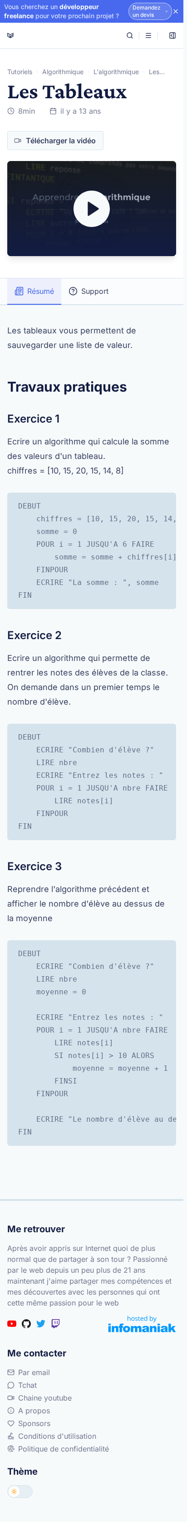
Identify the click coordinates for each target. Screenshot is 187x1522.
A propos (34, 1410)
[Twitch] (55, 1323)
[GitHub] (26, 1323)
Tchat (27, 1385)
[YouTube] (11, 1323)
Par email (34, 1372)
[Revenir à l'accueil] (10, 35)
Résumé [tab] (40, 291)
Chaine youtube (45, 1397)
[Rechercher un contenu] (129, 35)
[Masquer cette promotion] (175, 11)
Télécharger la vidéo (61, 140)
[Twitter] (40, 1323)
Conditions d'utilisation (57, 1436)
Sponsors (34, 1423)
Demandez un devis (147, 11)
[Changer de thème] (20, 1491)
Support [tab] (94, 291)
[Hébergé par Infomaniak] (142, 1323)
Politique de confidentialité (63, 1448)
